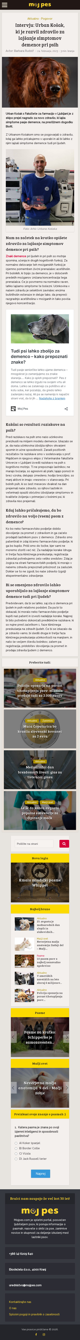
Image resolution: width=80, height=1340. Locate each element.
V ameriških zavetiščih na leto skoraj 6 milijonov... (49, 979)
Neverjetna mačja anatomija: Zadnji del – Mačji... (50, 945)
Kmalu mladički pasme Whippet (40, 882)
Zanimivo (47, 720)
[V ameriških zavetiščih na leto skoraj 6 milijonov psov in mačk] (26, 978)
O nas (13, 1308)
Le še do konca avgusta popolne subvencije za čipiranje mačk (40, 812)
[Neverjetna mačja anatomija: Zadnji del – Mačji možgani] (26, 944)
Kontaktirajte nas (20, 1301)
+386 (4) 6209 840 (21, 1253)
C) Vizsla (24, 1153)
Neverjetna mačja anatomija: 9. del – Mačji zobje (40, 1087)
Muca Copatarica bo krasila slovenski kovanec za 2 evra (40, 731)
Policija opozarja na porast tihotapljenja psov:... (50, 996)
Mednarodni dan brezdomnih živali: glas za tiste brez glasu (40, 772)
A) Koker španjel (29, 1143)
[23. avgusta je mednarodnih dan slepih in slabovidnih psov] (26, 924)
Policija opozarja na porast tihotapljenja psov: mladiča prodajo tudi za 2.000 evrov (40, 690)
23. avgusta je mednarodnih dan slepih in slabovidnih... (48, 927)
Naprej (40, 1173)
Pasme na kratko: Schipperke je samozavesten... (40, 1037)
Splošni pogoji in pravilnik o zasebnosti (34, 1314)
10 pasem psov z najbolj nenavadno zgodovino (49, 962)
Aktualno (33, 18)
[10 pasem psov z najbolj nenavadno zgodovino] (26, 961)
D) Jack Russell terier (33, 1158)
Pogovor (46, 18)
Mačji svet (47, 802)
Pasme (40, 955)
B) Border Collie (29, 1148)
